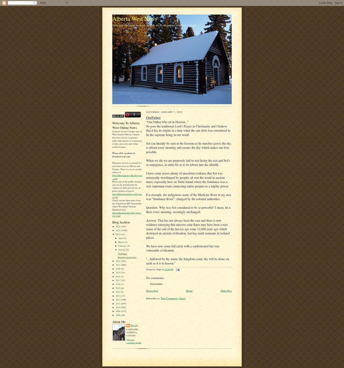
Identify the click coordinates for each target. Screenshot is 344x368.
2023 (118, 234)
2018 (118, 276)
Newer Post (152, 291)
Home (189, 291)
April (121, 238)
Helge (134, 325)
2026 (118, 226)
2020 (118, 268)
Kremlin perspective (127, 257)
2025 (118, 230)
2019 (118, 272)
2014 (118, 291)
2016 (118, 284)
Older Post (226, 291)
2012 (118, 299)
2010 (118, 307)
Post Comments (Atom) (173, 298)
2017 (118, 280)
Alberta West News (134, 18)
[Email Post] (177, 269)
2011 (118, 303)
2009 (118, 311)
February (122, 245)
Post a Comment (156, 283)
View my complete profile (133, 341)
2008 (118, 315)
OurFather (122, 253)
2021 (118, 264)
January (122, 249)
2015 (118, 288)
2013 (118, 295)
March (121, 242)
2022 (118, 260)
